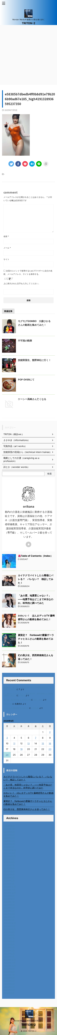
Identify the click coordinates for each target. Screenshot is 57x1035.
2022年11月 (9, 962)
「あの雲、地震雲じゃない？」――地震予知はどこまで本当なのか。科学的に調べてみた (35, 599)
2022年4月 (9, 983)
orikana (22, 695)
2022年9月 (9, 968)
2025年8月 (9, 862)
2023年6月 (9, 941)
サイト (6, 259)
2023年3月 (9, 950)
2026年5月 (9, 834)
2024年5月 (9, 907)
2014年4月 (8, 993)
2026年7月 (9, 828)
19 (21, 749)
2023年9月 (9, 932)
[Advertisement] (28, 54)
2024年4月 (9, 910)
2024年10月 (9, 892)
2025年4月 (9, 874)
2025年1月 (8, 883)
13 (28, 743)
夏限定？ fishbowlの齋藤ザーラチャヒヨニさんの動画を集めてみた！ (36, 639)
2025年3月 (9, 877)
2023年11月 (9, 926)
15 (43, 743)
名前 (6, 236)
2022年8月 (9, 971)
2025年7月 (9, 865)
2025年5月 (9, 871)
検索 (49, 473)
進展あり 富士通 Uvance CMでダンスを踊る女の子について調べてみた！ (27, 688)
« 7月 (6, 764)
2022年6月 (9, 977)
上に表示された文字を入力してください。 (21, 283)
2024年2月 (9, 917)
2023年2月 (9, 953)
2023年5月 (9, 944)
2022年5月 (9, 980)
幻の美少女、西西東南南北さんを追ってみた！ (26, 809)
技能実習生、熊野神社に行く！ (34, 360)
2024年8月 (9, 898)
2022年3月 (9, 987)
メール (7, 248)
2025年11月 (9, 853)
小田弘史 (35, 708)
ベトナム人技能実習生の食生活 (16, 708)
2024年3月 (9, 914)
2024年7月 (9, 901)
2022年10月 (9, 965)
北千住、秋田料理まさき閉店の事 (16, 700)
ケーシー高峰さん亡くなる (32, 399)
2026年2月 (9, 844)
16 (50, 743)
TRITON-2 (28, 23)
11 (14, 743)
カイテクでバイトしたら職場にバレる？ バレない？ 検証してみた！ (35, 579)
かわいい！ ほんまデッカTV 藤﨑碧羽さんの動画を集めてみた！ (28, 794)
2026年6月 (9, 831)
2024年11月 (9, 889)
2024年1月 (8, 920)
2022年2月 (9, 990)
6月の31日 (7, 704)
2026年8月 (9, 825)
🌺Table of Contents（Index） (35, 555)
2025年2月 (9, 880)
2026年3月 (9, 841)
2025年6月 (9, 868)
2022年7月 (9, 974)
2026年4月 (9, 837)
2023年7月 (9, 938)
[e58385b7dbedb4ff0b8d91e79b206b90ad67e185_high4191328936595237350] (32, 164)
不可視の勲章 (25, 340)
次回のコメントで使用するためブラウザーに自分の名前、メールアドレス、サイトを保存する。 (27, 272)
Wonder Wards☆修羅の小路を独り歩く (28, 1021)
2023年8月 (9, 935)
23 (50, 749)
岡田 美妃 (37, 700)
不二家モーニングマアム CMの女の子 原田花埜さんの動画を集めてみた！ (28, 694)
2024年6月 (9, 904)
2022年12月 (9, 959)
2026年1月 (8, 847)
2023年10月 (9, 929)
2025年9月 (9, 859)
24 (7, 754)
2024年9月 (9, 895)
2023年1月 (8, 956)
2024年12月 (9, 886)
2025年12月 (9, 850)
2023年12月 (9, 923)
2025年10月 (9, 856)
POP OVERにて (26, 379)
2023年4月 (9, 947)
